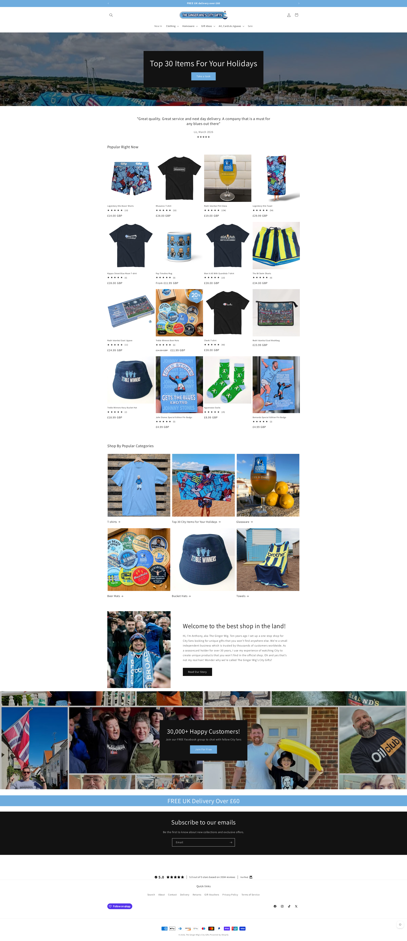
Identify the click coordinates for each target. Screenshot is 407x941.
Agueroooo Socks (212, 408)
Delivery (184, 894)
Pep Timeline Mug (164, 273)
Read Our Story (197, 671)
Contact (172, 894)
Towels (240, 596)
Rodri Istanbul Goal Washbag (266, 340)
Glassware (242, 522)
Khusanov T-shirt (164, 206)
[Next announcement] (298, 3)
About (161, 894)
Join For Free (203, 749)
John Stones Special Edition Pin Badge (174, 417)
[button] (111, 15)
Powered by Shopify (219, 935)
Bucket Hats (179, 596)
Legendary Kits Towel (262, 206)
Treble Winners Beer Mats (167, 340)
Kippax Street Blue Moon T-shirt (122, 273)
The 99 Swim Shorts (262, 273)
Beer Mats (113, 596)
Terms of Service (250, 894)
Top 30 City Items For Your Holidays (194, 522)
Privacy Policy (230, 894)
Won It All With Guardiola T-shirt (219, 273)
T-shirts (112, 522)
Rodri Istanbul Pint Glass (215, 206)
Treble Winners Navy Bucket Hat (122, 408)
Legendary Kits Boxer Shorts (120, 206)
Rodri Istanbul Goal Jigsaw (119, 340)
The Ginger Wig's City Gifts (198, 935)
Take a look (203, 76)
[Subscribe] (231, 842)
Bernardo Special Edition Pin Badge (269, 417)
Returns (197, 894)
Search (151, 894)
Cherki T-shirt (210, 340)
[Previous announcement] (108, 3)
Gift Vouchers (211, 894)
